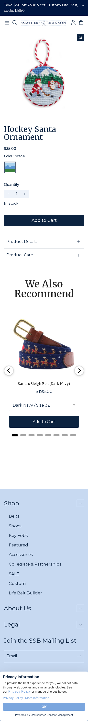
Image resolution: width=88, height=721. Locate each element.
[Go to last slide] (9, 371)
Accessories (21, 554)
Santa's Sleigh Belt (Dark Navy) (44, 383)
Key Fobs (18, 535)
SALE (14, 573)
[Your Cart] (81, 23)
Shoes (15, 525)
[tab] (15, 435)
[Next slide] (79, 371)
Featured (18, 545)
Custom (17, 583)
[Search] (15, 23)
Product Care (19, 255)
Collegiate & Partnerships (35, 564)
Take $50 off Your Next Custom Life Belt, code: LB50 (41, 8)
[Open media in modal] (80, 37)
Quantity (11, 184)
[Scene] (10, 167)
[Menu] (7, 23)
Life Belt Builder (25, 593)
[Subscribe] (79, 656)
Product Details (21, 241)
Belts (14, 516)
